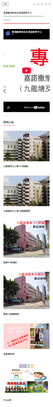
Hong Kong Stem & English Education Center (23, 16)
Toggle (5, 5)
